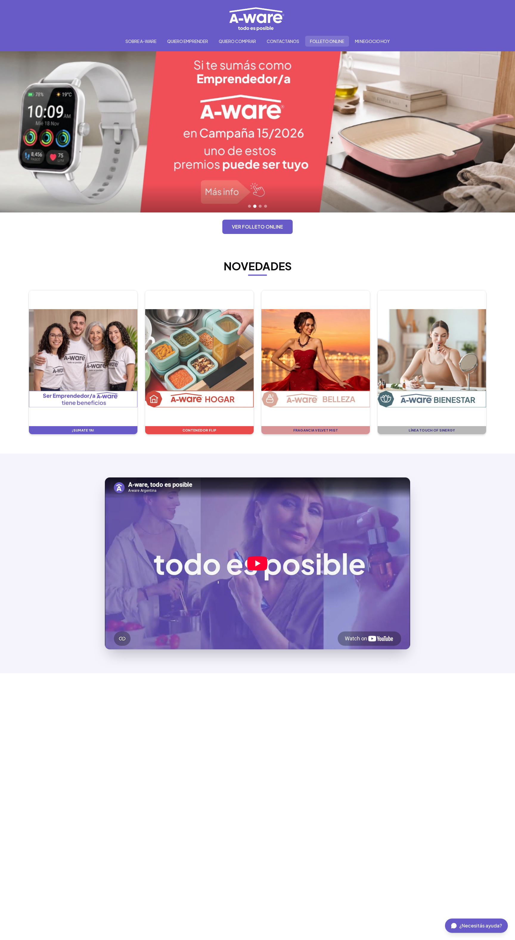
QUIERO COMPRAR (237, 41)
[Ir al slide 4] (265, 206)
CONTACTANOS (283, 41)
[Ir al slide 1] (249, 206)
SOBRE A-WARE (140, 41)
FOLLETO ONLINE (327, 41)
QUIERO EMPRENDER (187, 41)
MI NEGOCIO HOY (372, 41)
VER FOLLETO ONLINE (257, 227)
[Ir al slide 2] (254, 206)
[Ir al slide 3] (260, 206)
